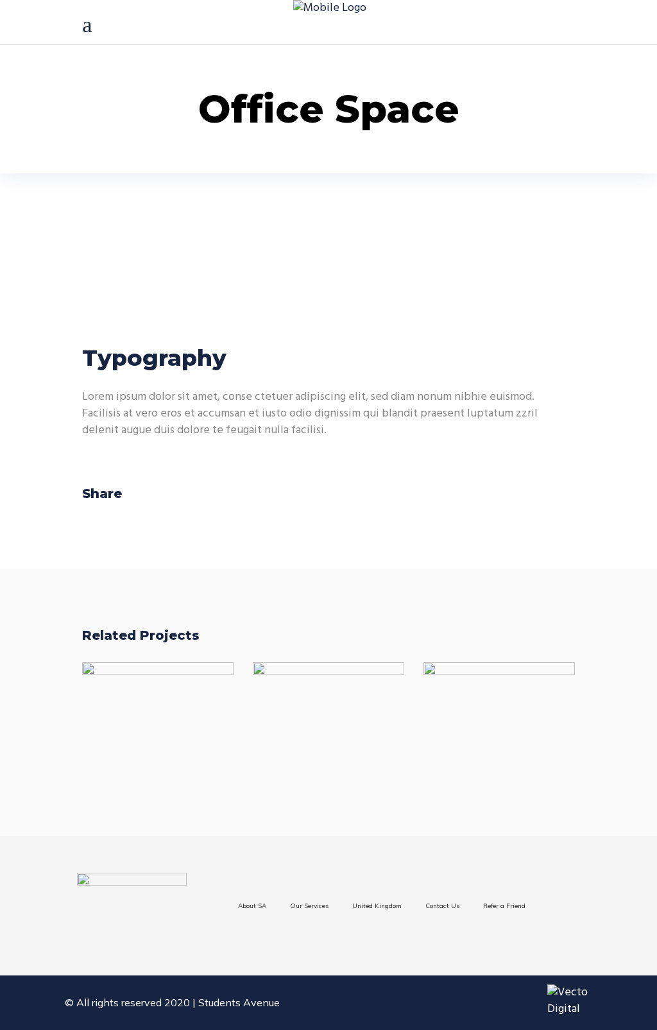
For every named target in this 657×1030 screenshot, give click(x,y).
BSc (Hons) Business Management (164, 716)
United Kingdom (377, 906)
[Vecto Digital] (576, 1001)
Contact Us (442, 906)
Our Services (309, 906)
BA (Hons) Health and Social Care (498, 716)
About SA (252, 906)
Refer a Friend (504, 906)
